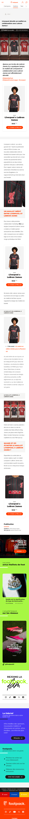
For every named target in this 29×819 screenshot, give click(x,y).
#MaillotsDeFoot (8, 78)
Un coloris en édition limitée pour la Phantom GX (15, 349)
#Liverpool (22, 80)
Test (22, 6)
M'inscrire (17, 738)
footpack (4, 789)
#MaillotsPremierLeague (10, 80)
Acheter (19, 551)
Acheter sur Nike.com (16, 127)
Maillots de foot (11, 789)
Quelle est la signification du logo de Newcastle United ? (15, 600)
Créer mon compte (14, 777)
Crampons (7, 6)
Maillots (15, 6)
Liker (8, 14)
